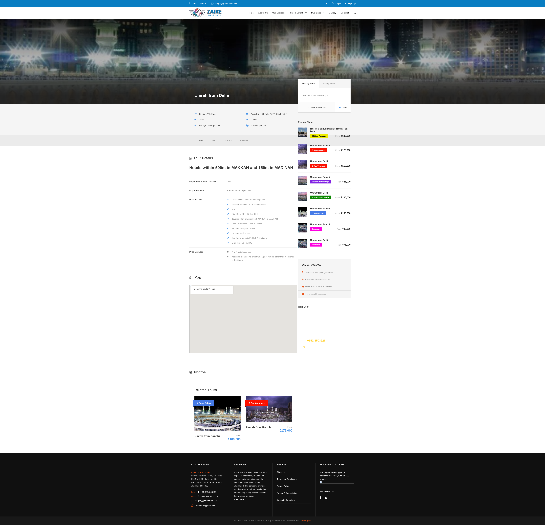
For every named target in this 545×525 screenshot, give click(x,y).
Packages (316, 13)
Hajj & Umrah (296, 13)
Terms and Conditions (286, 479)
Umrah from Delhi (319, 161)
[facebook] (326, 3)
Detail (201, 140)
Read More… (240, 499)
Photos (228, 140)
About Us (263, 13)
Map (214, 140)
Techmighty (305, 520)
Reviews (244, 140)
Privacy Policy (283, 486)
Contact (345, 13)
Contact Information (286, 500)
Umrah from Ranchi (320, 145)
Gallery (332, 13)
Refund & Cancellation (287, 493)
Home (251, 13)
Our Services (279, 13)
